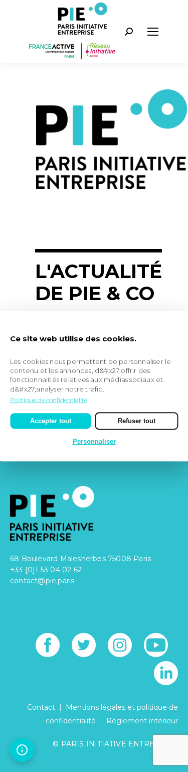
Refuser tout (136, 421)
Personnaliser (94, 441)
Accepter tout (50, 421)
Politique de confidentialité (48, 400)
